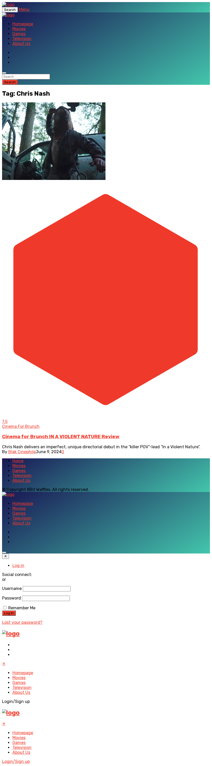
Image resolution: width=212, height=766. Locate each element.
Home (18, 460)
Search (10, 82)
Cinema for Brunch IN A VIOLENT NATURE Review (60, 436)
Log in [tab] (18, 565)
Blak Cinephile (22, 451)
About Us (21, 43)
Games (19, 33)
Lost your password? (22, 622)
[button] (53, 141)
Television (22, 38)
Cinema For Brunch (21, 426)
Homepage (22, 23)
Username (12, 588)
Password (11, 598)
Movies (19, 28)
